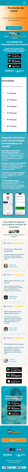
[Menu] (25, 3)
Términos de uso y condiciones (14, 460)
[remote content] (14, 103)
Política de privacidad (14, 462)
